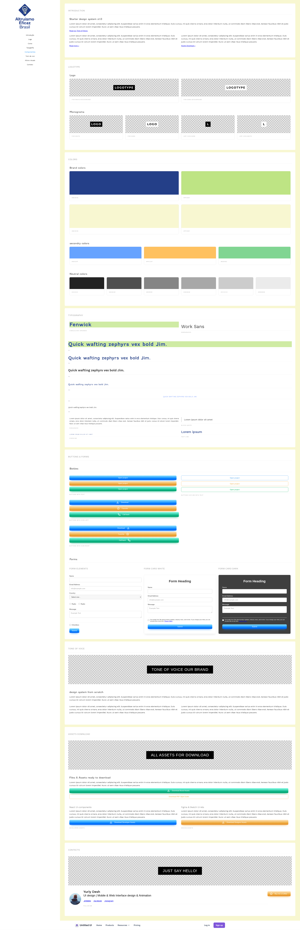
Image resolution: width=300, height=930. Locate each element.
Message (72, 609)
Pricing (137, 925)
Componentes (30, 52)
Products (110, 925)
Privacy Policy (168, 621)
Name (71, 576)
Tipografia (30, 48)
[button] (124, 925)
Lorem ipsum (191, 432)
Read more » (74, 46)
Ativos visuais (30, 60)
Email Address (74, 584)
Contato (30, 64)
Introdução (30, 35)
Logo (30, 39)
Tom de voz (30, 56)
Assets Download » (188, 46)
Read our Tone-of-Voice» (78, 31)
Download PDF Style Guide (179, 796)
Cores (30, 43)
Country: (72, 593)
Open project (123, 478)
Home (99, 925)
